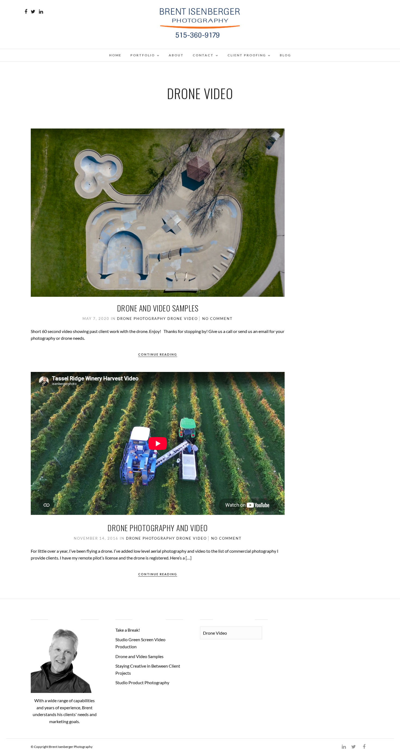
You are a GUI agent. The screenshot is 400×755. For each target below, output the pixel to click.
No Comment (217, 318)
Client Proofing (246, 55)
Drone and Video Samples (158, 308)
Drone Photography (141, 318)
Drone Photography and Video (157, 527)
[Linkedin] (41, 11)
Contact (203, 55)
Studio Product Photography (142, 682)
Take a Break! (127, 629)
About (176, 55)
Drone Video (182, 318)
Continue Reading (157, 354)
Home (115, 55)
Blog (285, 55)
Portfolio (142, 55)
